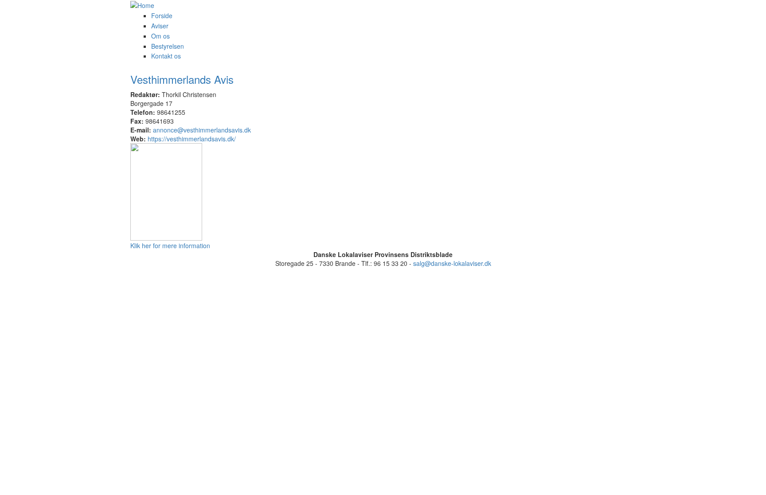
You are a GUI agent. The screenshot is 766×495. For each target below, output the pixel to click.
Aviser (159, 25)
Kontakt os (166, 55)
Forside (161, 15)
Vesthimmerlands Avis (182, 79)
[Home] (210, 5)
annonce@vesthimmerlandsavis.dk (202, 129)
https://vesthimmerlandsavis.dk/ (192, 138)
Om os (160, 35)
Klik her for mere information (170, 245)
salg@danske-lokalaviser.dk (452, 263)
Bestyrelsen (167, 46)
